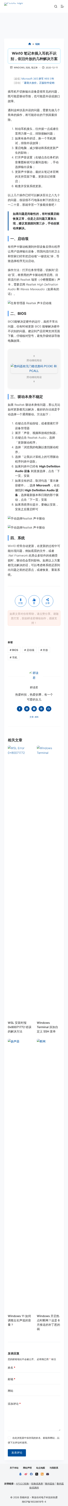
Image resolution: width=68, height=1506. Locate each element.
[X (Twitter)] (36, 1474)
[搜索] (55, 6)
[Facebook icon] (19, 709)
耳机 (13, 657)
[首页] (29, 44)
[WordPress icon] (41, 709)
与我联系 (54, 1467)
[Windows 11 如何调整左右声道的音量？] (19, 1174)
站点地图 (40, 1467)
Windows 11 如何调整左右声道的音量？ (19, 1320)
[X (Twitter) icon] (34, 709)
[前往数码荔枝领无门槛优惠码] (34, 368)
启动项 (29, 649)
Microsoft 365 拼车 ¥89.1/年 (37, 78)
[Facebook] (31, 1474)
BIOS (14, 649)
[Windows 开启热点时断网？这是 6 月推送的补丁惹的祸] (48, 1174)
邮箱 (11, 1379)
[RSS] (42, 1474)
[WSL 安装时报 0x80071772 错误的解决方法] (19, 881)
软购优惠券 (37, 1483)
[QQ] (20, 1474)
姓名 (11, 1367)
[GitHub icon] (48, 709)
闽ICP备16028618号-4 (34, 1501)
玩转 (28, 67)
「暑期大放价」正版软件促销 (37, 82)
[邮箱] (47, 1474)
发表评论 (16, 1452)
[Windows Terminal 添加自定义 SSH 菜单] (48, 881)
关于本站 (14, 1467)
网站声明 (27, 1467)
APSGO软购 (22, 1483)
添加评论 (14, 1403)
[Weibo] (25, 1474)
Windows (19, 67)
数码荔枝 (50, 1483)
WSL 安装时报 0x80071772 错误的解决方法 (19, 1027)
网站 (10, 1390)
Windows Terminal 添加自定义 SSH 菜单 (47, 1027)
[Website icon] (27, 709)
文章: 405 (34, 717)
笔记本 (34, 67)
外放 (44, 649)
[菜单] (62, 6)
